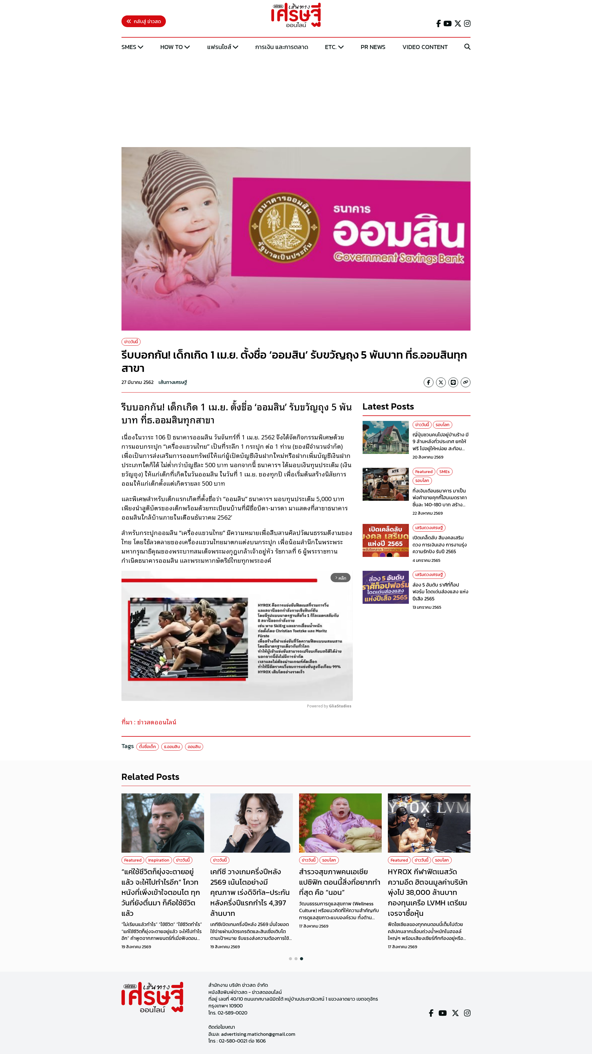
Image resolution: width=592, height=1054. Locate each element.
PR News (373, 46)
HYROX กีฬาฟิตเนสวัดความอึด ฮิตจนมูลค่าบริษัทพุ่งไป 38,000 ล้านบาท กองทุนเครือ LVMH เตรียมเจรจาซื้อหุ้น (428, 892)
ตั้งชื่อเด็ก (147, 746)
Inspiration (158, 860)
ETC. (331, 46)
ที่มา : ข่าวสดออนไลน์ (148, 722)
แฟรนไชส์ (219, 46)
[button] (290, 958)
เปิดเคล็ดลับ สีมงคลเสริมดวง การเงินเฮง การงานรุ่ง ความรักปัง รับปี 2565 (440, 544)
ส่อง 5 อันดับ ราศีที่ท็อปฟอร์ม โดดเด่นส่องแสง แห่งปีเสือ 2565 (440, 591)
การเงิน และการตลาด (281, 46)
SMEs (128, 46)
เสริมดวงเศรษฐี (429, 528)
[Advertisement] (296, 99)
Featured (424, 471)
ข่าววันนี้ (131, 342)
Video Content (425, 46)
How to (171, 46)
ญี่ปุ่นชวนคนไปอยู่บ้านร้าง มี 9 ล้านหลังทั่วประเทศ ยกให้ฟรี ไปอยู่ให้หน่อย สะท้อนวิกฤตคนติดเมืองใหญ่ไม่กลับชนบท (441, 448)
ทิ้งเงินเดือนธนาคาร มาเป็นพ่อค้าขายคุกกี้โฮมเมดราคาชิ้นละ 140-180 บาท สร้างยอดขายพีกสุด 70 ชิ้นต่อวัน (440, 501)
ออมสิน (194, 746)
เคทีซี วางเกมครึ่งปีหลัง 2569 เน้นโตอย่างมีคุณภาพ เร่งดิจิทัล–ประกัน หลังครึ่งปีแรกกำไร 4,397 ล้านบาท (250, 892)
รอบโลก (443, 425)
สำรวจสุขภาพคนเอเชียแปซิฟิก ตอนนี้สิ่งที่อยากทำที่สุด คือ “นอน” (339, 882)
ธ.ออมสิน (172, 746)
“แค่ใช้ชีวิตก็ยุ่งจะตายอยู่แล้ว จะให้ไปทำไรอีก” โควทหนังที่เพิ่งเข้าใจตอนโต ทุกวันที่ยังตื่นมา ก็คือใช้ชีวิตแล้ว (160, 892)
